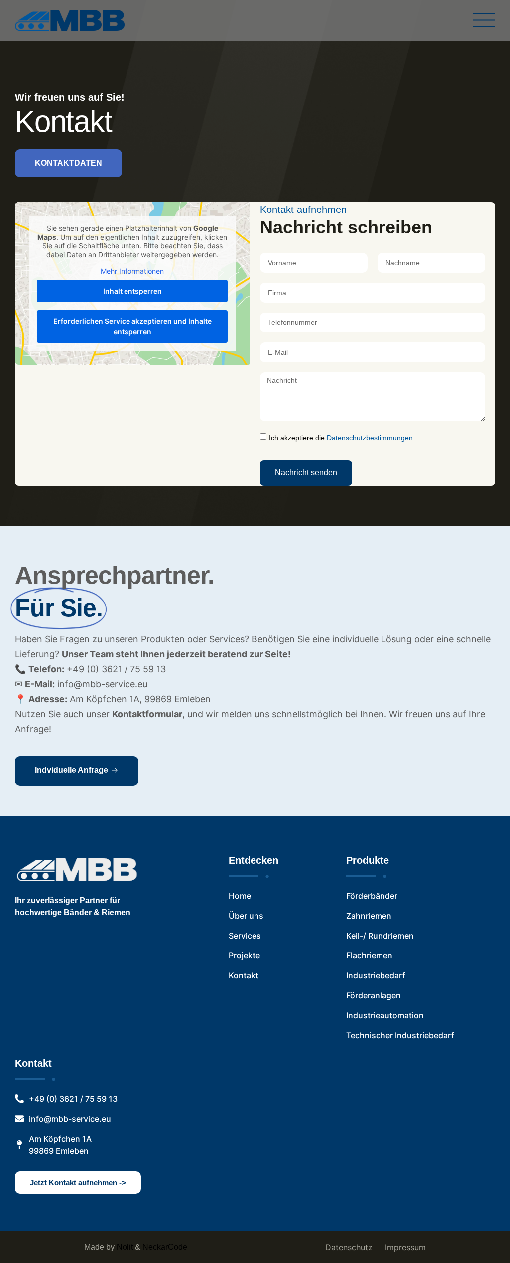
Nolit (125, 1247)
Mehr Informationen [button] (132, 271)
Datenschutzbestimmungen (370, 438)
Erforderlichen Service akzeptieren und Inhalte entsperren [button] (132, 326)
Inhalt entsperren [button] (132, 291)
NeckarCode (164, 1247)
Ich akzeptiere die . (342, 438)
